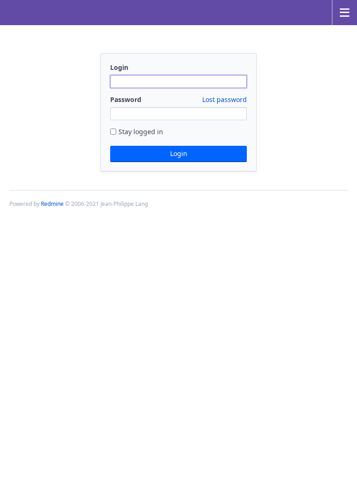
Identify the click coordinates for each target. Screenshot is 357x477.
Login (119, 67)
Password (178, 99)
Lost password (224, 99)
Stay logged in (141, 131)
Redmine (52, 204)
